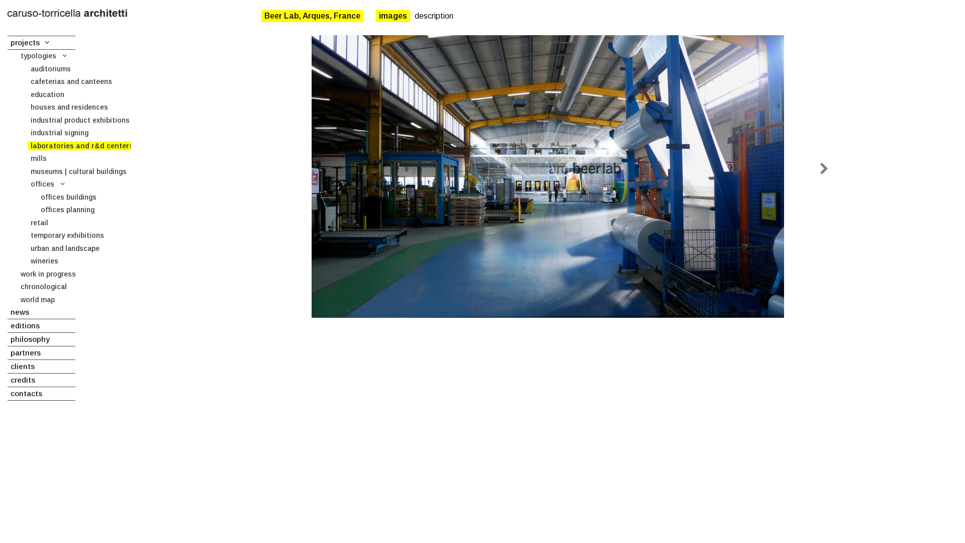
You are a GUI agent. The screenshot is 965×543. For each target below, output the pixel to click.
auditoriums (51, 69)
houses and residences (69, 107)
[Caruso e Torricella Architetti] (67, 14)
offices (42, 184)
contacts (26, 393)
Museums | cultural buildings (79, 171)
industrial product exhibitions (80, 120)
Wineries (44, 261)
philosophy (30, 339)
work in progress (48, 274)
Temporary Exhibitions (67, 235)
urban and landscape (65, 248)
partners (26, 352)
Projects (25, 42)
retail (39, 223)
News (20, 312)
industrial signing (59, 133)
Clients (23, 366)
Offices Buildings (68, 197)
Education (47, 94)
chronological (44, 287)
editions (25, 325)
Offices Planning (67, 210)
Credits (23, 380)
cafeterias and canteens (71, 81)
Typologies (38, 56)
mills (39, 158)
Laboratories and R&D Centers (82, 146)
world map (38, 300)
